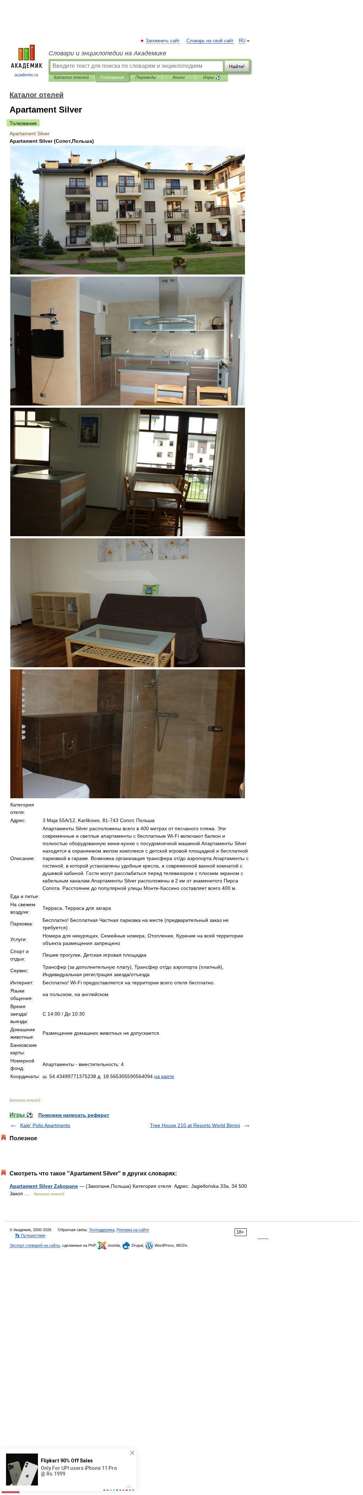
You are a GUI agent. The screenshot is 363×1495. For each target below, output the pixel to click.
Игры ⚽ (211, 77)
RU (242, 40)
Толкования (112, 77)
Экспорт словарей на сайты (35, 1245)
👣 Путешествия (30, 1235)
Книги (179, 77)
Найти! (237, 66)
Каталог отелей (71, 77)
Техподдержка (102, 1230)
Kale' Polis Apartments (45, 1125)
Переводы (145, 77)
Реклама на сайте (133, 1230)
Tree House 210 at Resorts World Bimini (195, 1125)
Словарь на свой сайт (210, 40)
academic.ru (26, 74)
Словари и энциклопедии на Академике (107, 53)
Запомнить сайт (163, 40)
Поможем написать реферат (73, 1115)
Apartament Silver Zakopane (44, 1186)
